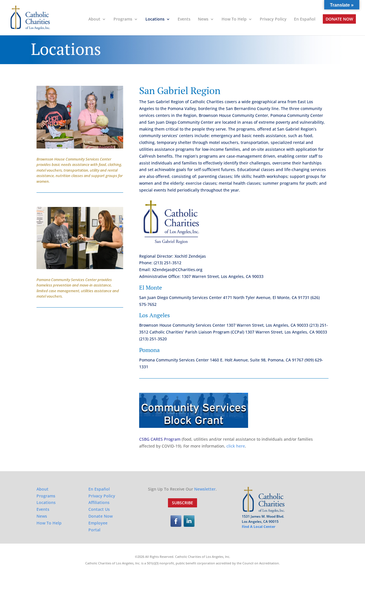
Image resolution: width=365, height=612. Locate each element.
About (94, 19)
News (203, 19)
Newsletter (205, 489)
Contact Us (99, 509)
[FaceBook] (176, 525)
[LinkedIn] (189, 525)
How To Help (234, 19)
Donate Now (339, 19)
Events (184, 19)
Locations (155, 19)
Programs (122, 19)
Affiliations (99, 502)
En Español (304, 19)
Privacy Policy (273, 19)
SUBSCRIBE (182, 502)
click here (235, 446)
